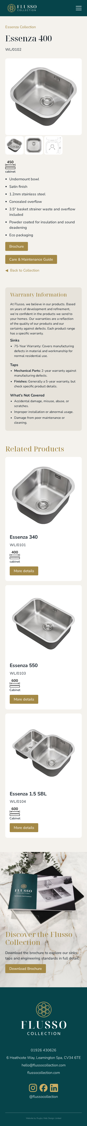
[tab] (14, 145)
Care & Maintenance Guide (31, 259)
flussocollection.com (43, 1072)
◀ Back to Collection (22, 270)
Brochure (16, 246)
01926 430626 (43, 1050)
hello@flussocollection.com (44, 1065)
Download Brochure (25, 968)
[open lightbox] (43, 97)
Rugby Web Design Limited (49, 1118)
